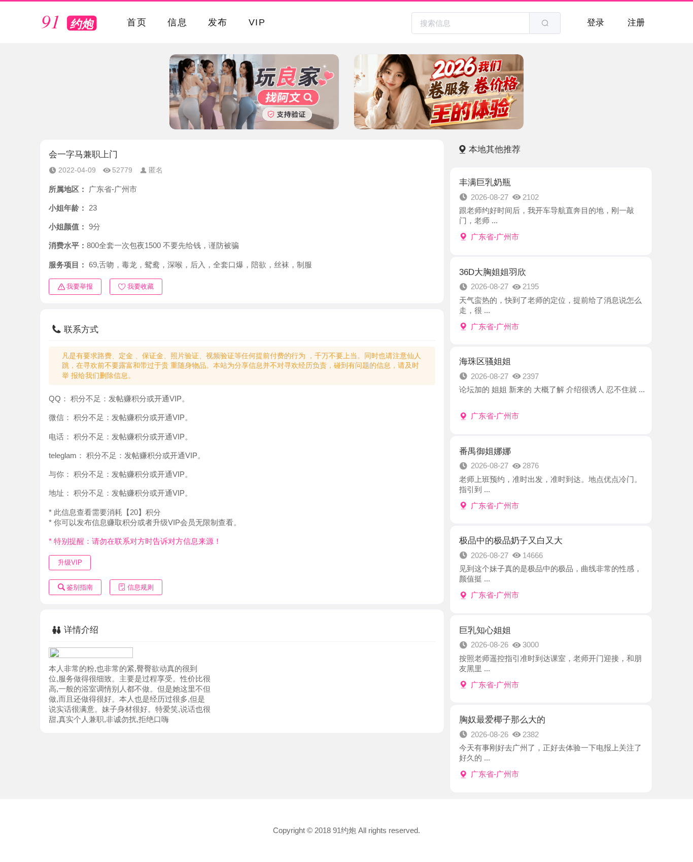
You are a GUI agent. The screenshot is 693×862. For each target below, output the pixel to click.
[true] (545, 23)
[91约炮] (71, 23)
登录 (595, 22)
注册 (636, 22)
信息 (177, 22)
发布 (218, 22)
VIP (257, 22)
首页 (137, 22)
